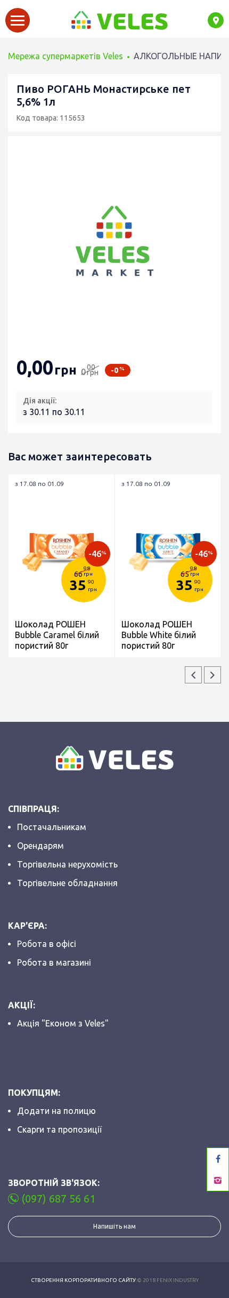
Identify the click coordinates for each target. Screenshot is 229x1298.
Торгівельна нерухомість (67, 864)
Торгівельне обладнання (67, 883)
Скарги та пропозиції (59, 1129)
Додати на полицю (56, 1111)
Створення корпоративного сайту (83, 1280)
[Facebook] (217, 1158)
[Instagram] (217, 1180)
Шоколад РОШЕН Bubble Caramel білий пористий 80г (57, 634)
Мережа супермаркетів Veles (65, 56)
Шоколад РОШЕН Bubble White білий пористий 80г (158, 634)
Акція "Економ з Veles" (63, 1023)
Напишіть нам (114, 1226)
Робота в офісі (46, 944)
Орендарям (40, 845)
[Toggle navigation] (17, 20)
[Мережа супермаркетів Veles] (119, 20)
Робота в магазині (54, 962)
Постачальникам (51, 827)
